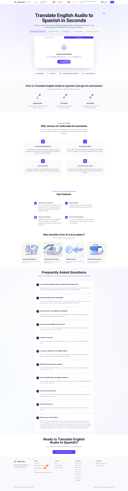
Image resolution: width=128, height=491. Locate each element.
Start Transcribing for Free (63, 452)
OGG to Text (78, 476)
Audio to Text (78, 463)
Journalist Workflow (40, 468)
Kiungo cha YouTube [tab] (49, 37)
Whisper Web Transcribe (101, 463)
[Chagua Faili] (64, 47)
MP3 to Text (78, 465)
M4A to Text (78, 467)
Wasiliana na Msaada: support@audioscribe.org (103, 487)
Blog (56, 463)
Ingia (112, 2)
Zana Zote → (78, 480)
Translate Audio (78, 478)
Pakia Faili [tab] (78, 37)
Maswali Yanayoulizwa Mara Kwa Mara (42, 472)
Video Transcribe (99, 465)
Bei (35, 470)
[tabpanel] (64, 53)
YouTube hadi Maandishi (41, 465)
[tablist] (64, 37)
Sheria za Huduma (59, 467)
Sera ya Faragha (58, 465)
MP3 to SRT (78, 474)
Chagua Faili (63, 61)
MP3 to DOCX (78, 471)
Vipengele (36, 463)
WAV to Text (78, 469)
